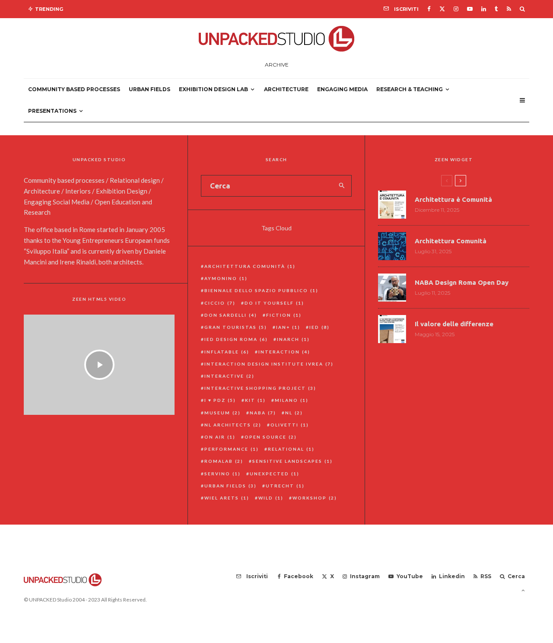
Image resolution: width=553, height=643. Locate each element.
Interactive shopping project (260, 388)
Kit (255, 400)
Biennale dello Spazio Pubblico (261, 290)
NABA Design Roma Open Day (462, 282)
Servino (222, 473)
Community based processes (74, 89)
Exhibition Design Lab (213, 89)
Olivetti (289, 424)
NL (294, 412)
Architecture (286, 89)
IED (319, 327)
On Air (219, 436)
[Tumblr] (496, 9)
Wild (270, 497)
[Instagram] (456, 9)
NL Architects (232, 424)
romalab (223, 461)
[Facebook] (429, 9)
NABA (263, 412)
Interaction (284, 351)
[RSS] (508, 9)
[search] (342, 185)
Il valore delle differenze (454, 324)
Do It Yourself (274, 303)
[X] (442, 9)
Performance (231, 449)
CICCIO (219, 303)
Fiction (284, 315)
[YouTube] (470, 9)
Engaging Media (342, 89)
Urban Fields (149, 89)
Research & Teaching (409, 89)
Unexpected (274, 473)
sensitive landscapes (292, 461)
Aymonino (226, 278)
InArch (293, 339)
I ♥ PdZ (220, 400)
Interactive (229, 376)
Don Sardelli (230, 315)
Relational (291, 449)
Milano (291, 400)
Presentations (52, 111)
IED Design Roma (236, 339)
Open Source (271, 436)
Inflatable (226, 351)
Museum (222, 412)
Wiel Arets (226, 497)
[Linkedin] (483, 9)
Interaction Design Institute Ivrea (269, 363)
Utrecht (285, 485)
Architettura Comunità (250, 266)
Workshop (314, 497)
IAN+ (288, 327)
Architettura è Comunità (453, 199)
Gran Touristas (235, 327)
